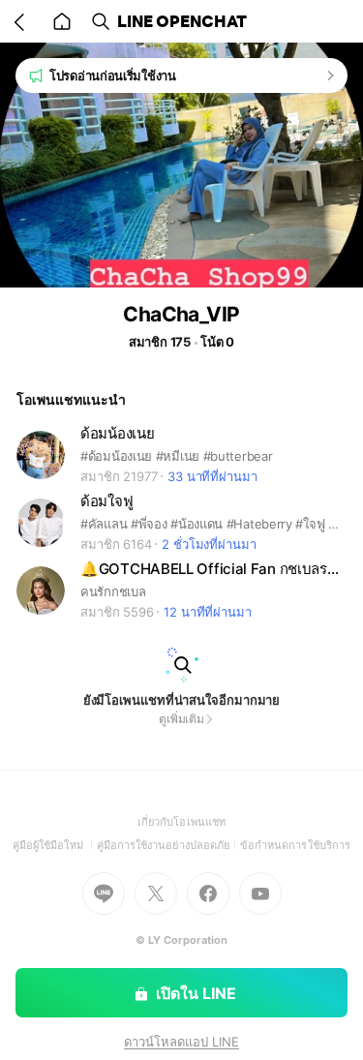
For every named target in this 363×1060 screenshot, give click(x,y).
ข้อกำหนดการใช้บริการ (295, 845)
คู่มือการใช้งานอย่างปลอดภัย (168, 845)
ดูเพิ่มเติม (181, 719)
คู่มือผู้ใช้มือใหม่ (55, 845)
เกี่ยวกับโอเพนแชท (181, 822)
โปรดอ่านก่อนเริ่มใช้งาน (112, 75)
